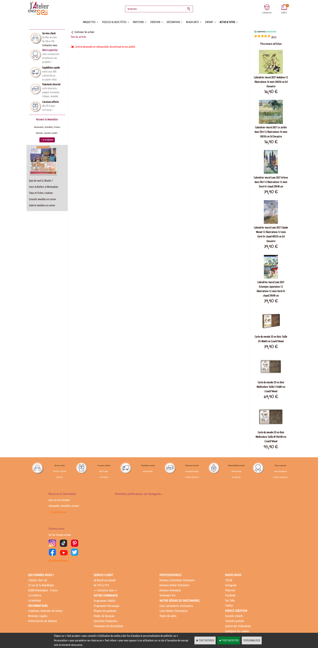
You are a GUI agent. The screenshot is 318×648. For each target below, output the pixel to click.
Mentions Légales (38, 616)
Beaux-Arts (192, 22)
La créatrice (34, 595)
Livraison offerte (50, 101)
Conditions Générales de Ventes (45, 610)
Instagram (230, 585)
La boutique (34, 600)
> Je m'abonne (58, 512)
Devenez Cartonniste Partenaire (177, 580)
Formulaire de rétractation (108, 626)
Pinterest (230, 590)
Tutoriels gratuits (234, 621)
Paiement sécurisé (51, 84)
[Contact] (59, 477)
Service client (49, 33)
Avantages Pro (167, 595)
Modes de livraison (104, 616)
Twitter (229, 605)
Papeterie (138, 22)
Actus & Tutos (227, 22)
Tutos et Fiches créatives (41, 192)
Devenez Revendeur (170, 590)
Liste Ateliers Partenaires (173, 610)
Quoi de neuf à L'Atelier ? (41, 180)
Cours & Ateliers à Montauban (43, 186)
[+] (107, 477)
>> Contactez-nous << (105, 590)
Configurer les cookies (237, 631)
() (273, 37)
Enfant (209, 22)
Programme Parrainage (106, 605)
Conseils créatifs (234, 616)
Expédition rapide (51, 67)
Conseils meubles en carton (42, 199)
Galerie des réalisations (238, 626)
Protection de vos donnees (42, 621)
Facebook (230, 595)
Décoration (173, 22)
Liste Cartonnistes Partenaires (176, 605)
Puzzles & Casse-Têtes (114, 22)
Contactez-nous (49, 45)
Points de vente (168, 616)
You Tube (230, 600)
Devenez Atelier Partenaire (174, 585)
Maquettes (89, 22)
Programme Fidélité (104, 600)
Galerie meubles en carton (42, 205)
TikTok (228, 580)
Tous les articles (78, 36)
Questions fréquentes (105, 621)
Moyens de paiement (105, 610)
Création (155, 22)
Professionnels (170, 575)
